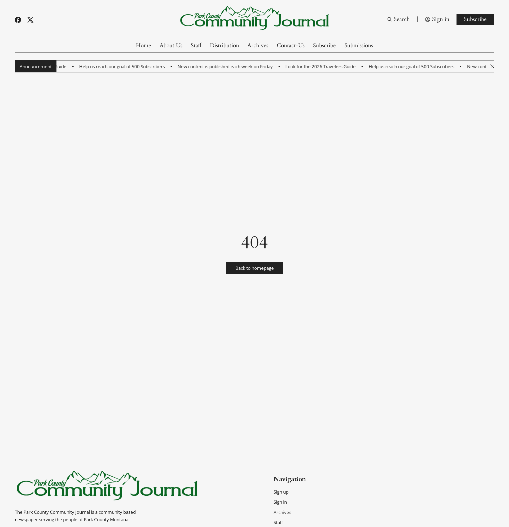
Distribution (224, 45)
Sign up (281, 492)
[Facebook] (18, 20)
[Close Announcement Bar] (492, 66)
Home (143, 45)
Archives (257, 45)
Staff (196, 45)
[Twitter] (30, 20)
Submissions (358, 45)
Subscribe (475, 19)
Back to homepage (254, 268)
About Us (171, 45)
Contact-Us (291, 45)
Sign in (280, 502)
